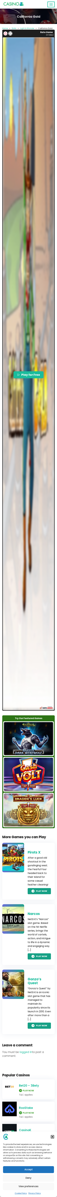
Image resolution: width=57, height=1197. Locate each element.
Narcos (34, 913)
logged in (26, 1052)
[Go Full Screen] (10, 33)
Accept (28, 1169)
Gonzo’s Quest (34, 981)
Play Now (41, 891)
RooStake (26, 1108)
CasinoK (25, 1130)
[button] (52, 1136)
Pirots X (34, 852)
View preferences (28, 1186)
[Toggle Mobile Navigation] (51, 4)
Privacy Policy (34, 1193)
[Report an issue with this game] (5, 33)
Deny (28, 1177)
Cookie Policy (21, 1193)
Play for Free (31, 375)
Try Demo (28, 738)
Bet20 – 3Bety (29, 1086)
